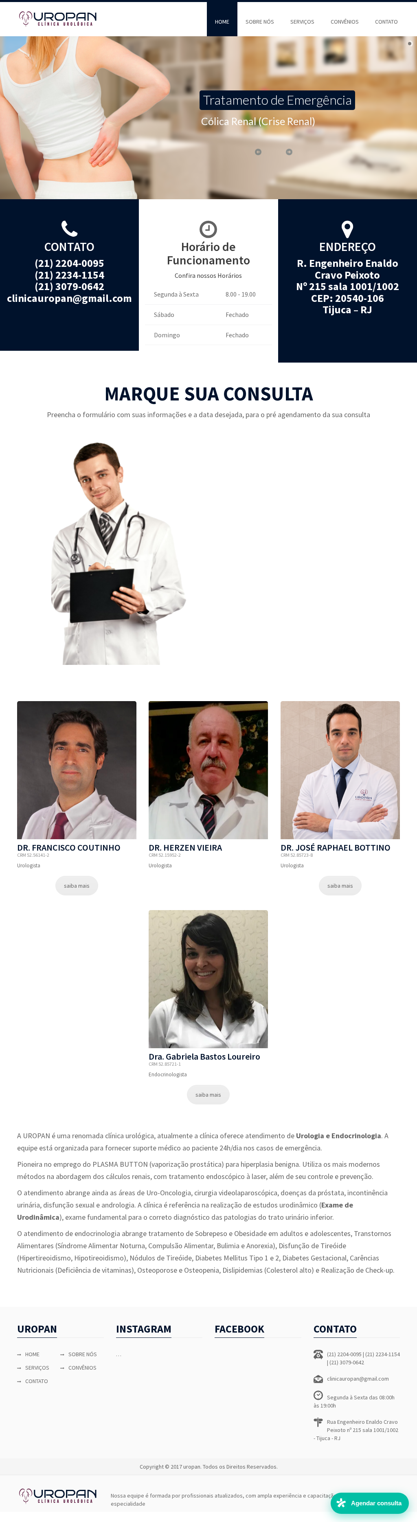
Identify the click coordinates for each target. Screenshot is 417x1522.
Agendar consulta (376, 1503)
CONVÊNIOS (345, 21)
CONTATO (386, 21)
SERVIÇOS (302, 21)
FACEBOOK (239, 1328)
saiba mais (77, 885)
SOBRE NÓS (260, 21)
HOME (222, 21)
